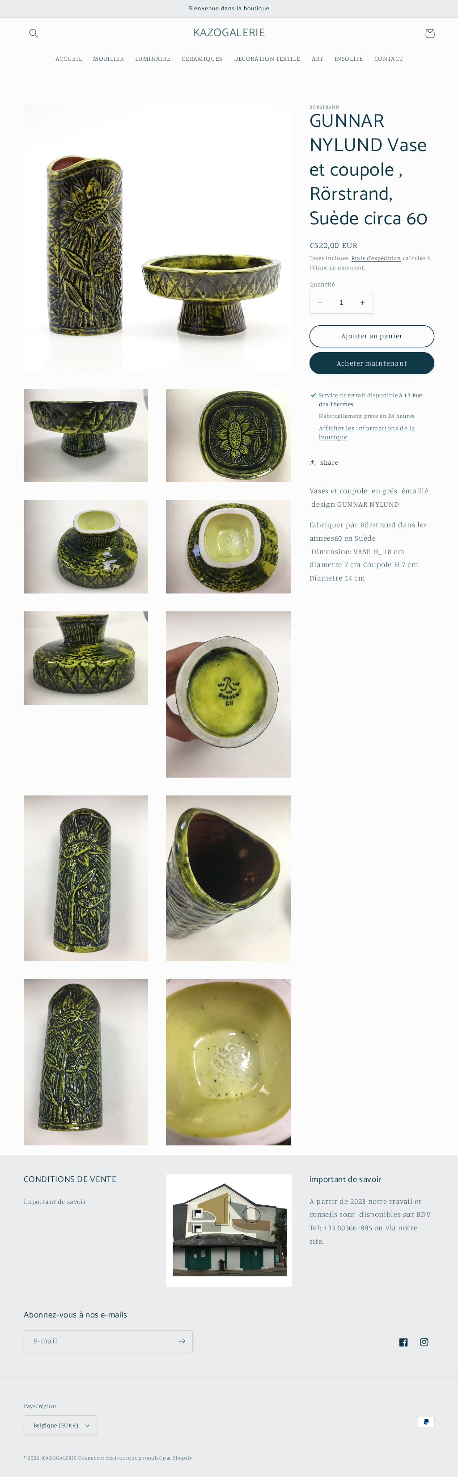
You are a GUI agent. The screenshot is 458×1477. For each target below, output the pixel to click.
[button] (34, 33)
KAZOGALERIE (59, 1458)
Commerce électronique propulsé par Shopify (135, 1458)
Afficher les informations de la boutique (367, 432)
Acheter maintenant (372, 363)
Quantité (322, 284)
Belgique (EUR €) (56, 1425)
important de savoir (55, 1201)
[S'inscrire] (181, 1341)
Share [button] (329, 462)
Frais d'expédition (376, 258)
